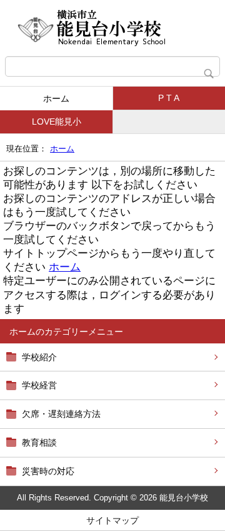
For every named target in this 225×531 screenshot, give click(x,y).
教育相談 (39, 442)
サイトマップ (112, 520)
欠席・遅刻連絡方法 (61, 414)
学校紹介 (39, 357)
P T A (168, 98)
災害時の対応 (48, 471)
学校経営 (39, 385)
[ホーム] (112, 28)
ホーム (56, 98)
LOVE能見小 (56, 122)
